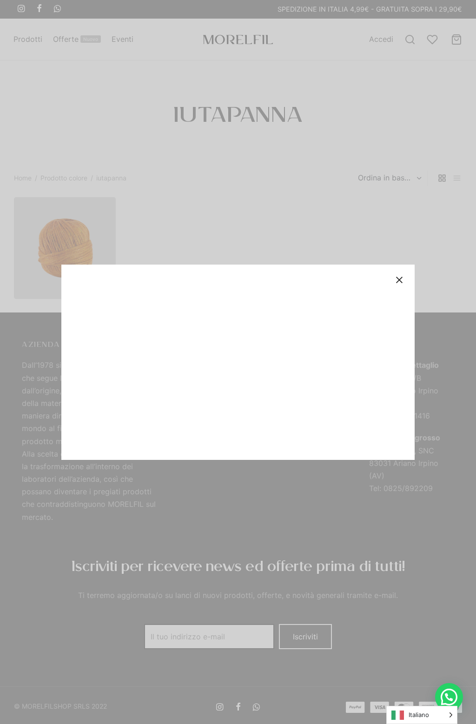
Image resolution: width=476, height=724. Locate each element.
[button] (449, 697)
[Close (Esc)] (399, 280)
